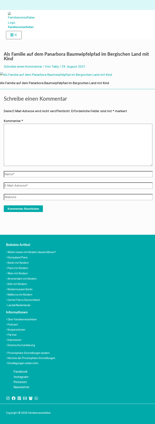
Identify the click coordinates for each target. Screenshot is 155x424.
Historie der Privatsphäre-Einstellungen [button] (31, 358)
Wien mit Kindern (18, 273)
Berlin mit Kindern (18, 262)
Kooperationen (16, 329)
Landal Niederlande (19, 305)
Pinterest (20, 382)
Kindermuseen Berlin (20, 289)
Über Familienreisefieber (22, 319)
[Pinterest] (19, 399)
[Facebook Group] (31, 399)
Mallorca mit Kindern (20, 294)
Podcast (13, 324)
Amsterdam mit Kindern (22, 278)
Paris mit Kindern (18, 268)
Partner (12, 334)
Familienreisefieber (21, 27)
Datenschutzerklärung (21, 345)
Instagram (21, 377)
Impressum (15, 339)
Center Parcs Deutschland (24, 299)
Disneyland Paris (18, 257)
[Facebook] (14, 399)
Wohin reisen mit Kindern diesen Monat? (32, 252)
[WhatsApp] (36, 399)
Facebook (20, 371)
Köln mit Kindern (17, 284)
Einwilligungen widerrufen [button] (23, 363)
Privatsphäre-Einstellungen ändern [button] (29, 352)
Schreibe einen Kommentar (23, 66)
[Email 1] (25, 399)
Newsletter (21, 387)
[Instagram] (8, 399)
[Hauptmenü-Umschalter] (14, 35)
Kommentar (13, 121)
